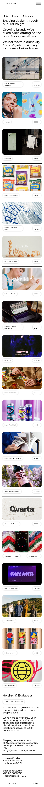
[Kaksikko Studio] (22, 279)
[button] (37, 3)
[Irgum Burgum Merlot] (22, 476)
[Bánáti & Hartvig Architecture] (22, 312)
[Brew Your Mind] (22, 410)
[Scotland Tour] (22, 606)
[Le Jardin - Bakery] (22, 247)
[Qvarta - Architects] (22, 509)
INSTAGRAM (10, 783)
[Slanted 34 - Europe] (22, 541)
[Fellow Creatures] (22, 378)
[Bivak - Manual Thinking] (22, 443)
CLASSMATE (10, 4)
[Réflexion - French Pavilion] (22, 213)
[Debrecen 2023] (22, 638)
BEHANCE (35, 783)
